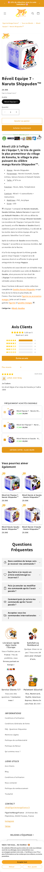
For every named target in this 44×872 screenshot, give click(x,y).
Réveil (14, 308)
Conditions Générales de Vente (17, 723)
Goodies (21, 308)
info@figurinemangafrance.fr (17, 807)
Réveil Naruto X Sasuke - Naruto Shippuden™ (31, 528)
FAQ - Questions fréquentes (16, 729)
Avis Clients (9, 766)
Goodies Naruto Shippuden (24, 289)
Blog (6, 771)
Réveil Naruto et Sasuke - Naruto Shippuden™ (28, 438)
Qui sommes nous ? (12, 751)
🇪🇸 (11, 669)
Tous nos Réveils (27, 23)
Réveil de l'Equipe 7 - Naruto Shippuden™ (28, 425)
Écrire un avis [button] (22, 358)
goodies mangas (25, 303)
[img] (7, 374)
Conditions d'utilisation (14, 718)
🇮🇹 (8, 669)
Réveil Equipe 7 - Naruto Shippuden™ (28, 411)
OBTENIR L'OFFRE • (22, 450)
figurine (12, 303)
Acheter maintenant (22, 128)
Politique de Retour (13, 746)
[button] (5, 13)
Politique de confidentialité (16, 740)
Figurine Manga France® (10, 23)
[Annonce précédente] (4, 3)
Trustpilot (9, 794)
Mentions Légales (12, 735)
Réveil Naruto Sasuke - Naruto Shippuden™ (11, 528)
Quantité (5, 107)
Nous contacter (11, 783)
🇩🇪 (14, 669)
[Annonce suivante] (39, 3)
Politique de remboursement (16, 788)
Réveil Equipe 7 (10, 102)
